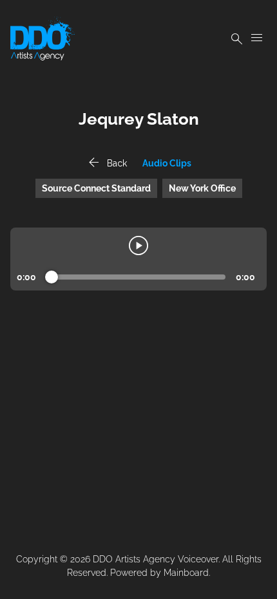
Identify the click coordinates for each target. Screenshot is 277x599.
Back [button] (106, 163)
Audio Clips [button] (166, 163)
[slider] (51, 277)
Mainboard (186, 573)
